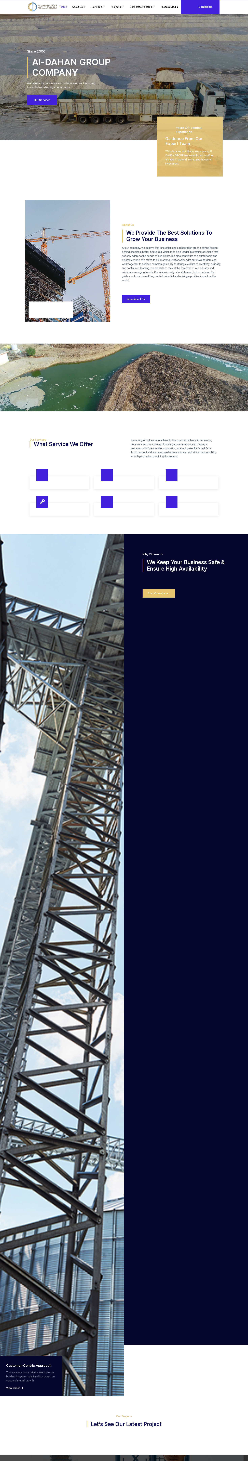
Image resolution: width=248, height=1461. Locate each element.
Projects (116, 7)
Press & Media (169, 7)
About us (77, 7)
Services (97, 7)
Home (63, 7)
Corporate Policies (141, 7)
